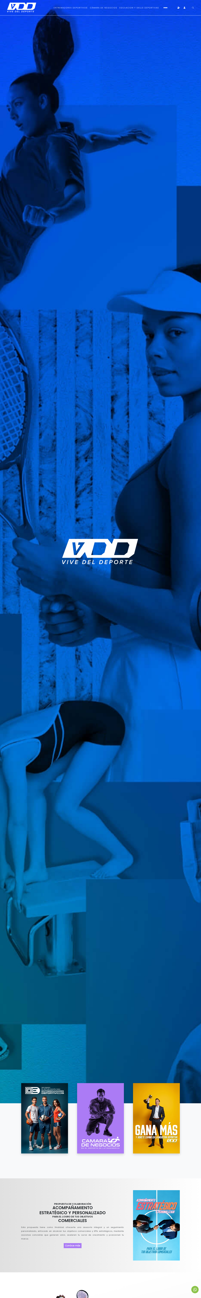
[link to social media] (195, 1289)
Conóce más (72, 1245)
